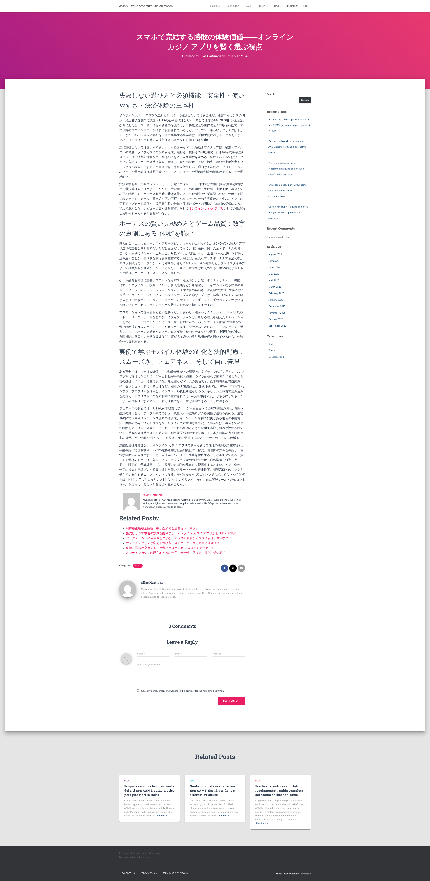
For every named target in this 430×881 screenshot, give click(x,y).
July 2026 (273, 260)
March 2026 (274, 286)
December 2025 (277, 306)
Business (215, 6)
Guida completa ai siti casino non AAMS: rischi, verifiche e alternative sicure (287, 147)
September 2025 (277, 325)
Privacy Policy (148, 873)
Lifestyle (262, 6)
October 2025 (275, 319)
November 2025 (277, 312)
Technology (232, 6)
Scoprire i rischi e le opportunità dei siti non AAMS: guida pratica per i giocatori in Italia (289, 125)
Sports (271, 350)
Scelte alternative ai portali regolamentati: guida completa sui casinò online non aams (286, 169)
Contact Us (128, 873)
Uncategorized (276, 356)
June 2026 (274, 267)
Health (248, 6)
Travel (277, 6)
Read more (161, 815)
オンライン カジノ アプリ (206, 208)
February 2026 (276, 293)
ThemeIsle (305, 873)
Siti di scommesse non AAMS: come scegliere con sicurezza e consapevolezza (287, 190)
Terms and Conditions (175, 873)
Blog (305, 6)
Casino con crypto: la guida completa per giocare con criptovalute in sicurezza (288, 212)
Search (271, 94)
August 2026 (275, 254)
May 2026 (273, 273)
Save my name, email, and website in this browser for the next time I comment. (183, 690)
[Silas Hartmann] (127, 588)
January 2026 (275, 299)
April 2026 (273, 280)
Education (292, 6)
